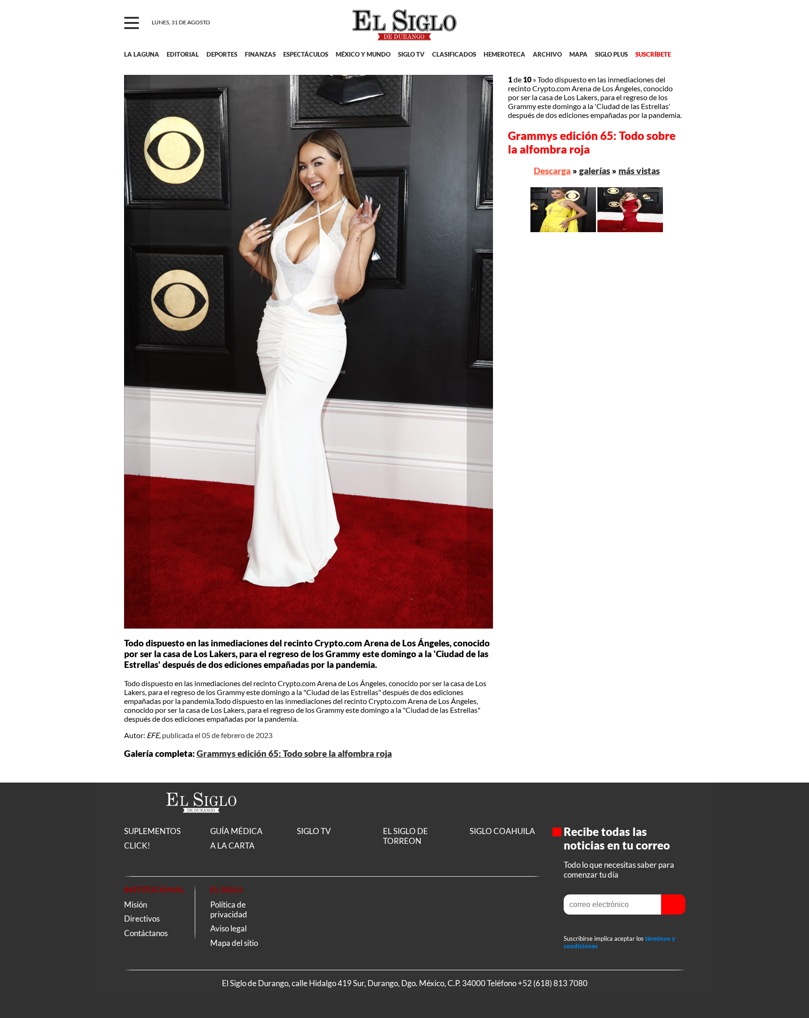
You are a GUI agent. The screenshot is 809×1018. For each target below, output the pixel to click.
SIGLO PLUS (611, 54)
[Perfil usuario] (672, 23)
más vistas (639, 170)
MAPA (578, 54)
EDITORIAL (183, 54)
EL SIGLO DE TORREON (405, 836)
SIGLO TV (411, 54)
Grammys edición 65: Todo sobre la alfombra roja (294, 753)
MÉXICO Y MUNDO (363, 54)
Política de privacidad (228, 909)
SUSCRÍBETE (653, 54)
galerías (594, 170)
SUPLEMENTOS (152, 831)
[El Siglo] (201, 822)
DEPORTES (221, 54)
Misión (135, 904)
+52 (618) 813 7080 (553, 983)
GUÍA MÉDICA (236, 831)
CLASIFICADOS (454, 54)
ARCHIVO (547, 54)
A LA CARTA (232, 845)
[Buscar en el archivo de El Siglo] (644, 28)
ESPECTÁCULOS (305, 54)
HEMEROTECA (504, 54)
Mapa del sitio (234, 943)
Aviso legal (228, 928)
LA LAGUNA (141, 54)
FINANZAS (260, 54)
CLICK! (137, 845)
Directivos (142, 918)
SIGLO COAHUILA (502, 831)
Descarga (552, 170)
